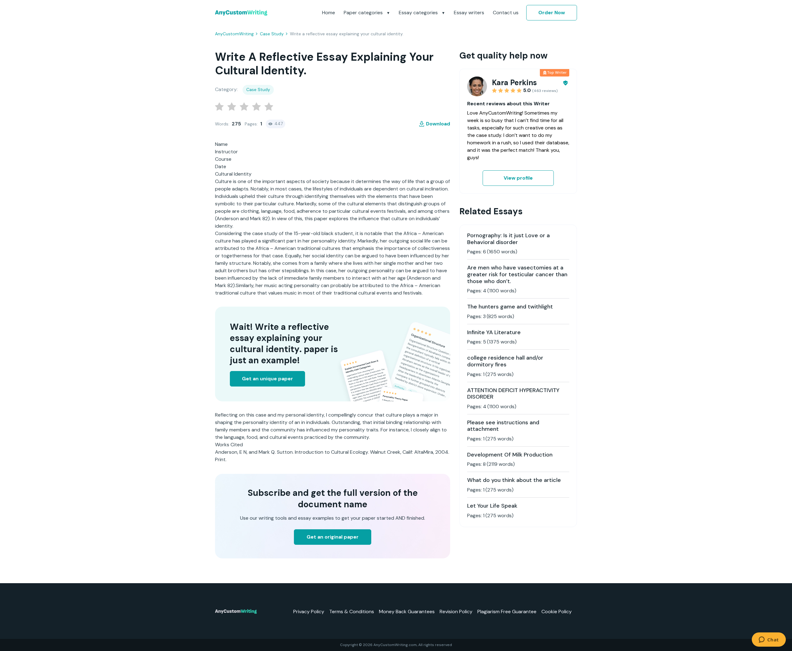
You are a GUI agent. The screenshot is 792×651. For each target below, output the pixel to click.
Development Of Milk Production (510, 454)
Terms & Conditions (351, 611)
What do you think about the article (514, 480)
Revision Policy (456, 611)
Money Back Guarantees (407, 611)
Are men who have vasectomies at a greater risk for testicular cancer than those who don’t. (517, 274)
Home (328, 12)
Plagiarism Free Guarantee (506, 611)
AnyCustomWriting (234, 34)
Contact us (506, 12)
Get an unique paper (267, 378)
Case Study (272, 34)
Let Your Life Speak (492, 505)
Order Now (551, 12)
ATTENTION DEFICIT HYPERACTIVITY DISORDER (513, 394)
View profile (518, 178)
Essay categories (419, 12)
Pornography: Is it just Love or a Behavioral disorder (508, 239)
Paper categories (364, 12)
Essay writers (469, 12)
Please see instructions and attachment (503, 426)
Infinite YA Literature (494, 332)
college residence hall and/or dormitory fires (505, 361)
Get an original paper (333, 537)
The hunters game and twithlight (510, 306)
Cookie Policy (556, 611)
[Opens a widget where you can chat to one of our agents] (768, 640)
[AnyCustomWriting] (241, 13)
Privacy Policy (308, 611)
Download (438, 123)
